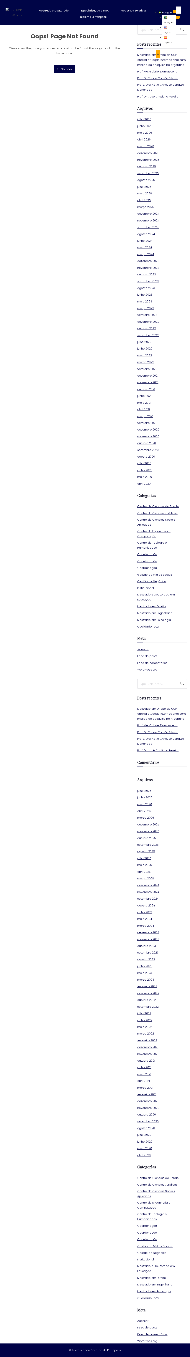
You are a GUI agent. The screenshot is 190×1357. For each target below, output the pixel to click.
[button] (56, 10)
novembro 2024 (148, 220)
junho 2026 (145, 126)
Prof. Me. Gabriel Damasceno (157, 71)
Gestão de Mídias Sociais (155, 575)
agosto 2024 (146, 234)
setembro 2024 (148, 227)
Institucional (145, 588)
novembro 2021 (147, 382)
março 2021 (145, 416)
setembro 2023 (148, 281)
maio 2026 (144, 133)
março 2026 (145, 146)
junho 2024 (145, 241)
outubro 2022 (146, 328)
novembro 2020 (148, 436)
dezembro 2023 (148, 261)
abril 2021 (143, 409)
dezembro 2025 (148, 153)
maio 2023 (144, 301)
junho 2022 (145, 348)
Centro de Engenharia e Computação (154, 533)
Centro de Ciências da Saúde (158, 506)
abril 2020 (144, 484)
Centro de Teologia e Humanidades (152, 545)
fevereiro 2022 (147, 369)
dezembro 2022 (148, 322)
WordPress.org (147, 669)
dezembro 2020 (148, 429)
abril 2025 (144, 200)
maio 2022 (144, 355)
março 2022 (145, 362)
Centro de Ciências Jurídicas (157, 513)
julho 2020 (144, 463)
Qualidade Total (148, 626)
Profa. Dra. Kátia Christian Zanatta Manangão (160, 87)
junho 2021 (144, 396)
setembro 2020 (148, 450)
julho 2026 (144, 119)
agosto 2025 (146, 180)
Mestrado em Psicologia (154, 620)
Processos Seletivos (133, 10)
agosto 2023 (146, 288)
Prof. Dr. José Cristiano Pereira (158, 96)
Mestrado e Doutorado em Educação (156, 597)
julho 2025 (144, 187)
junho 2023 (145, 295)
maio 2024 (144, 247)
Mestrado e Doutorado (54, 10)
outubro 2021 (146, 389)
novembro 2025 (148, 160)
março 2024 (145, 254)
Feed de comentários (152, 663)
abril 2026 (144, 139)
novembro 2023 (148, 268)
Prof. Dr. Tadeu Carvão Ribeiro (157, 78)
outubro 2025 (146, 166)
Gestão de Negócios (151, 581)
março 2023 (145, 308)
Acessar (143, 649)
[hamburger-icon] (174, 11)
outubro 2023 (146, 274)
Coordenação (147, 554)
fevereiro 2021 (146, 423)
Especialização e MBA (95, 10)
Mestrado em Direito (151, 606)
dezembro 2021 (147, 376)
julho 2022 (144, 342)
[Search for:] (162, 684)
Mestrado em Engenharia (154, 613)
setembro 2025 (148, 173)
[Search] (178, 17)
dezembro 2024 (148, 214)
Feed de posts (147, 656)
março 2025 (145, 207)
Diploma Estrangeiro (93, 17)
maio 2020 (144, 477)
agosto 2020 (146, 457)
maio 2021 (144, 403)
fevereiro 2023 (147, 315)
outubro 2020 (146, 443)
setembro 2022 (148, 335)
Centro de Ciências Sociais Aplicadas (156, 522)
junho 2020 (145, 470)
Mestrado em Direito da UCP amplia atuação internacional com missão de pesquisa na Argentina (161, 60)
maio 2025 (144, 193)
